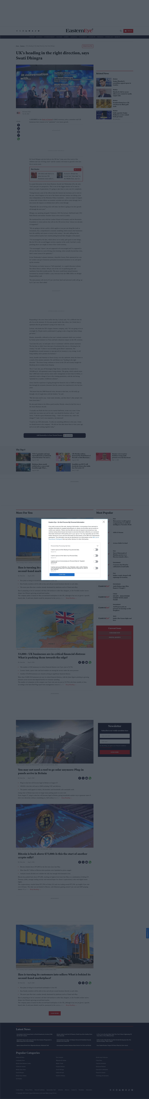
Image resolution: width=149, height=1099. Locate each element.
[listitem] (74, 546)
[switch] (96, 549)
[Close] (104, 522)
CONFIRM (62, 574)
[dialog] (74, 549)
